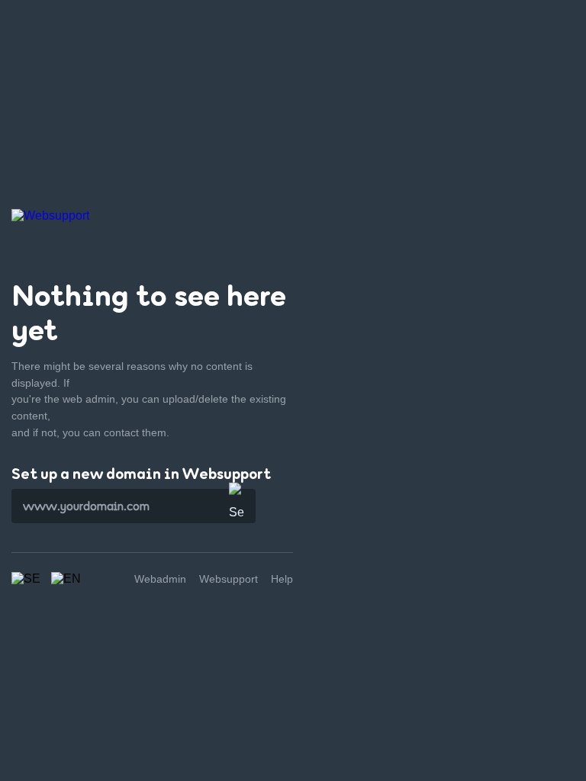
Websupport (228, 579)
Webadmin (160, 579)
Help (282, 579)
